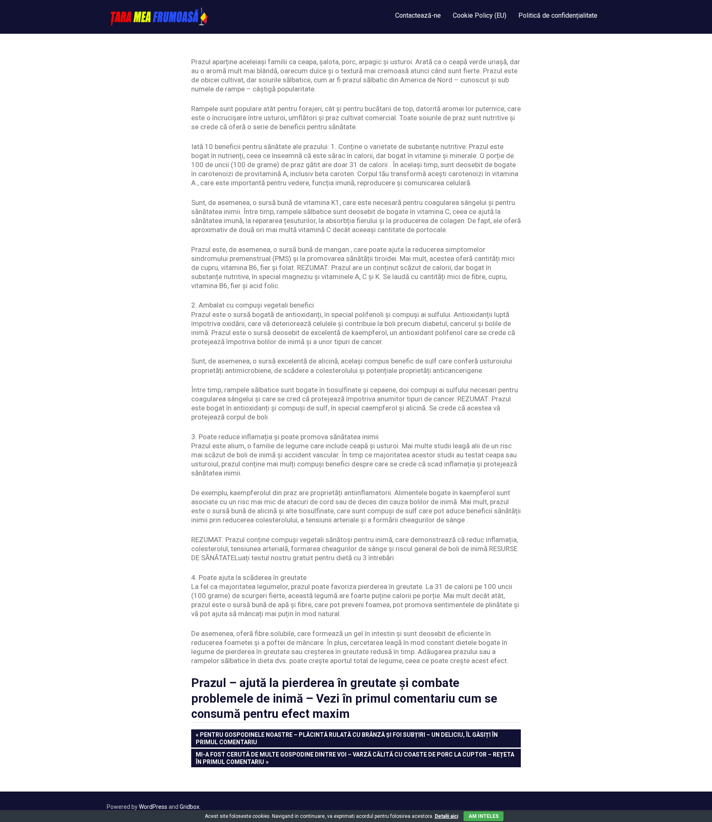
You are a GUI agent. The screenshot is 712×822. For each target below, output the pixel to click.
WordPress (153, 806)
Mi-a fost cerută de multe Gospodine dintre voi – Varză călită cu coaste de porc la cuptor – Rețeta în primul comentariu (354, 758)
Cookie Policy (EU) (479, 15)
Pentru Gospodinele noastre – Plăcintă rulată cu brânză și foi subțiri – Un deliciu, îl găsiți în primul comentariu (347, 738)
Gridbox (189, 806)
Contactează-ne (418, 15)
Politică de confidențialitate (557, 15)
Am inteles (483, 816)
